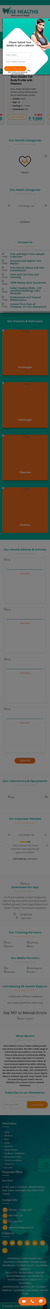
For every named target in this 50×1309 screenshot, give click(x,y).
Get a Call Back (15, 68)
